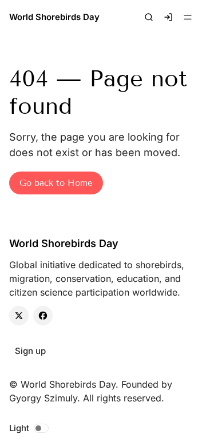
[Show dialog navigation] (188, 17)
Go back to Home (56, 183)
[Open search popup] (149, 17)
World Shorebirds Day (54, 16)
